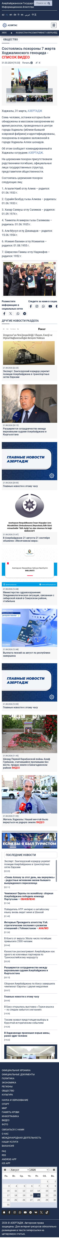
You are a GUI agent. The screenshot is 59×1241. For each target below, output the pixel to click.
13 (31, 1191)
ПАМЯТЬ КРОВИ (10, 1112)
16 (55, 1191)
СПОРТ (5, 1104)
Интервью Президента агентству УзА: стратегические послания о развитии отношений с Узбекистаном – (26, 925)
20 (31, 1195)
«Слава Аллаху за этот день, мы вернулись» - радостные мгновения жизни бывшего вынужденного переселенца (29, 880)
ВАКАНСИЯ (8, 1146)
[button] (29, 80)
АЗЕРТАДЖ (35, 110)
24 (8, 1200)
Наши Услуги (10, 1142)
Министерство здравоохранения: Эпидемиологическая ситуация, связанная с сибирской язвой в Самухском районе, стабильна (28, 597)
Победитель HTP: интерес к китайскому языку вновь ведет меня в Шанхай (26, 911)
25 (16, 1200)
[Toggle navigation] (53, 25)
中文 (34, 14)
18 (16, 1195)
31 (8, 1204)
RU (7, 14)
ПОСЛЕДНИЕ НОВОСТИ (21, 855)
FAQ (4, 1151)
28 (38, 1200)
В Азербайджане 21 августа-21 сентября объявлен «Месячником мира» (26, 539)
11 (16, 1191)
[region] (30, 959)
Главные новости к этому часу (20, 486)
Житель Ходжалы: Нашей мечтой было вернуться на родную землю (25, 821)
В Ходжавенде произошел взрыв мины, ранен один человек (27, 1034)
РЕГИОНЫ (7, 1086)
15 (47, 1191)
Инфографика (10, 1116)
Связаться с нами (13, 1129)
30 (55, 1200)
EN (11, 14)
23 (55, 1195)
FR (18, 14)
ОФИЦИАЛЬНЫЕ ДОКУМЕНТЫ (18, 1074)
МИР (4, 1108)
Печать (26, 62)
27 (31, 1200)
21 (38, 1195)
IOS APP (6, 1163)
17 (8, 1195)
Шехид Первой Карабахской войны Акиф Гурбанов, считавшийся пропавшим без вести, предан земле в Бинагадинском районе (26, 763)
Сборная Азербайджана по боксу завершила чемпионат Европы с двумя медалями (29, 985)
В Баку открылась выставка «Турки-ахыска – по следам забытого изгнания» (29, 1008)
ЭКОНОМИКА (9, 1082)
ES (22, 14)
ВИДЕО (5, 1120)
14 (38, 1191)
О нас (5, 1133)
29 (47, 1200)
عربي (27, 14)
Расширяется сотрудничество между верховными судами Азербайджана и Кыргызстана (24, 431)
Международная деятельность (21, 1137)
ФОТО (5, 1124)
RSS (4, 1155)
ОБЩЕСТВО (10, 39)
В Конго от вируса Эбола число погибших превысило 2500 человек (27, 940)
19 (24, 1195)
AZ (3, 14)
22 (47, 1195)
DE (15, 14)
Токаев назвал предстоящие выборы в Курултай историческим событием (26, 1021)
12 (24, 1191)
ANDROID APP (9, 1159)
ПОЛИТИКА (8, 1078)
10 (8, 1191)
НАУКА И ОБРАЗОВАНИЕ (15, 1100)
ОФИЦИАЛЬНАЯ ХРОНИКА (16, 1070)
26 (24, 1200)
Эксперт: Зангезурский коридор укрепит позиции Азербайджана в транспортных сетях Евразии (26, 374)
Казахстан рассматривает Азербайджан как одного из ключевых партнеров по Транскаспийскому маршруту (29, 954)
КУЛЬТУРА (7, 1094)
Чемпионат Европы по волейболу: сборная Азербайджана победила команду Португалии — (28, 896)
